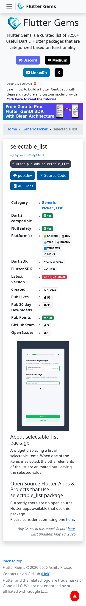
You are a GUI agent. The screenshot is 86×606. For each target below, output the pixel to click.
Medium (59, 60)
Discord (30, 60)
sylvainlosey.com (29, 154)
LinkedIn (39, 72)
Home (11, 129)
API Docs (25, 186)
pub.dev (24, 175)
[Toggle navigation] (9, 6)
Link (45, 573)
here (70, 519)
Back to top (12, 561)
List (59, 208)
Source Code (54, 175)
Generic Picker (35, 129)
